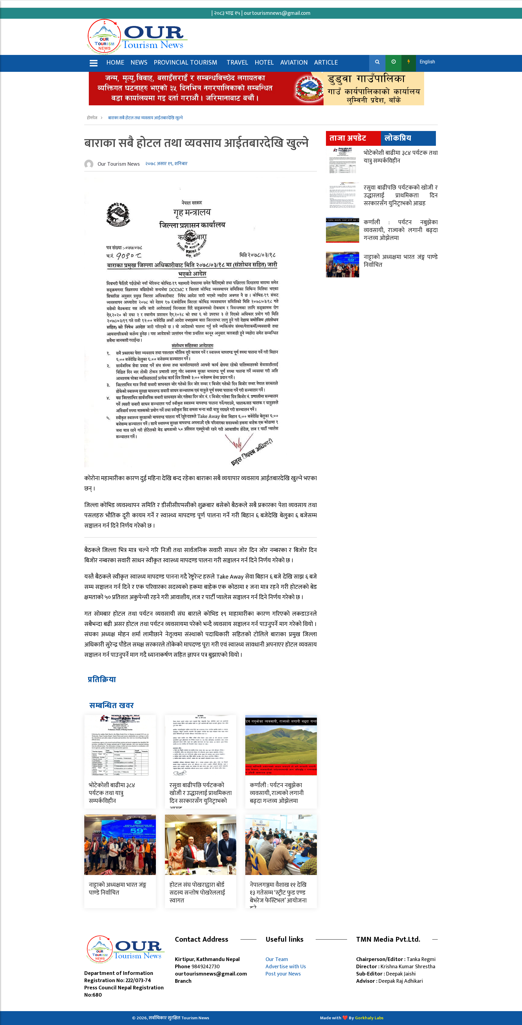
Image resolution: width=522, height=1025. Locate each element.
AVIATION (294, 62)
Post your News (283, 974)
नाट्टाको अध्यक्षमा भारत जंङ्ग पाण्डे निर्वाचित (117, 889)
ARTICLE (326, 62)
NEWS (138, 62)
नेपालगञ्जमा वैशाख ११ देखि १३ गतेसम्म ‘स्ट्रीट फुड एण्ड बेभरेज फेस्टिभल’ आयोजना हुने (278, 897)
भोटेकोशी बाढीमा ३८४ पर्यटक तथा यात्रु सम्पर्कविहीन (112, 793)
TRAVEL (237, 62)
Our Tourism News (119, 164)
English (427, 62)
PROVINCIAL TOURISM (185, 62)
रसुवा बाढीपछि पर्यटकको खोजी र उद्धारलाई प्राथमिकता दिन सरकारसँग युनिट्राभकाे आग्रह (200, 797)
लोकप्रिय (398, 138)
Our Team (278, 959)
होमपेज (92, 117)
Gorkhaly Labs (369, 1018)
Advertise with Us (286, 966)
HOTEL (264, 62)
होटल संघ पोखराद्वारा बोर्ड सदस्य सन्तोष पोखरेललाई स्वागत (197, 893)
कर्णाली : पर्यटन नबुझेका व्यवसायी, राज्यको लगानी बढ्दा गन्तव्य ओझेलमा (277, 793)
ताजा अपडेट (348, 138)
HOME (115, 62)
